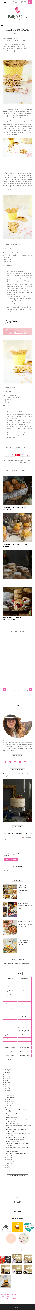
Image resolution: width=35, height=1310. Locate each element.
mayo (8, 1155)
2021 (6, 1080)
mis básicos (24, 1035)
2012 (6, 1170)
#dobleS (10, 978)
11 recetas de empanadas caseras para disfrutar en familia (23, 889)
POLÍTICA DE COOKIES (8, 1294)
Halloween (25, 991)
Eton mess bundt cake (12, 1123)
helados (10, 1031)
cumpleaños (10, 1021)
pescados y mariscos (24, 1043)
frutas (10, 1027)
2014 (6, 1166)
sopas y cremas (24, 1051)
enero (9, 1163)
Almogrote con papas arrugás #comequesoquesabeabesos (15, 1138)
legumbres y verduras (10, 1035)
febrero (9, 1161)
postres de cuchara (10, 1047)
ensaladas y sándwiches (24, 1022)
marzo (9, 1159)
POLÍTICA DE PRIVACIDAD (9, 1298)
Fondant (24, 987)
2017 (6, 1089)
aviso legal (20, 854)
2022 (6, 1078)
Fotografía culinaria (10, 991)
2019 (6, 1084)
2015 (6, 1093)
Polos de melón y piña (12, 1141)
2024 (6, 1074)
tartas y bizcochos (24, 1055)
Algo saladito (10, 983)
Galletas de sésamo (12, 1151)
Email (6, 840)
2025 (6, 1072)
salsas (10, 1051)
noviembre (10, 1097)
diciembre (10, 1095)
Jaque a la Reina (10, 995)
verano (10, 1059)
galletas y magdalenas (22, 460)
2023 (6, 1076)
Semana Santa (25, 1009)
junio (8, 1108)
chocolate (25, 1017)
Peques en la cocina (10, 1003)
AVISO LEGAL (4, 1296)
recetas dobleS (21, 462)
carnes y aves (10, 1017)
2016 (6, 1091)
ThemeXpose (21, 1306)
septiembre (10, 1101)
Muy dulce (11, 462)
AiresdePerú (24, 978)
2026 (6, 1070)
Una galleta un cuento (24, 1013)
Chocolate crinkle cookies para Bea (17, 1153)
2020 (6, 1082)
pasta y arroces (10, 1043)
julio (8, 1105)
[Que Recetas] (17, 871)
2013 (6, 1168)
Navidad (10, 999)
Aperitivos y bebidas (25, 983)
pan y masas (24, 1039)
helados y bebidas (24, 1031)
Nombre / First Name (10, 846)
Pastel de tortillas (11, 1117)
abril (8, 1157)
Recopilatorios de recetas (24, 1004)
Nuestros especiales (25, 999)
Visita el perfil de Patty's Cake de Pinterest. (16, 963)
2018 (6, 1087)
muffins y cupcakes (10, 1039)
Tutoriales (10, 1013)
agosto (9, 1103)
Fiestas (10, 987)
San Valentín (10, 1009)
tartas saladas (10, 1055)
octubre (9, 1099)
